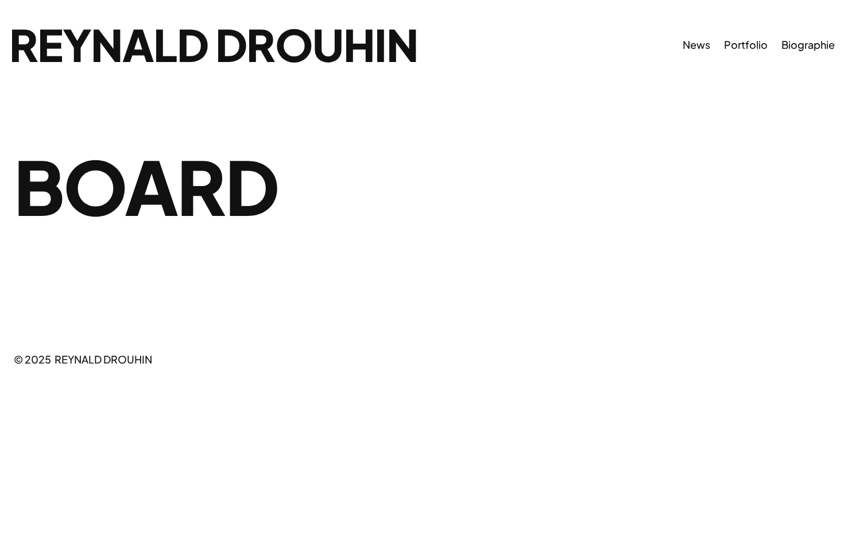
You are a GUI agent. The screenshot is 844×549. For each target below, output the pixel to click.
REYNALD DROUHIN (213, 44)
